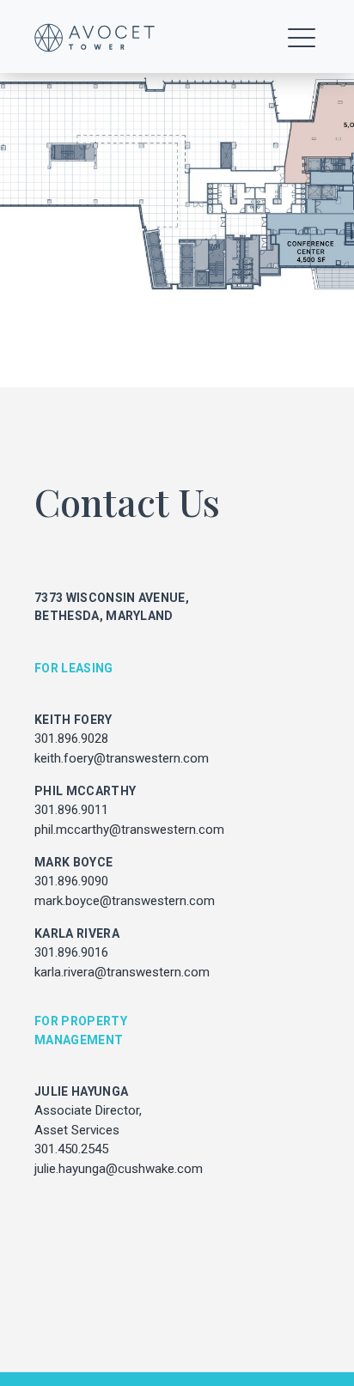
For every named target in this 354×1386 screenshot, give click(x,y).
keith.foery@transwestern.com (121, 758)
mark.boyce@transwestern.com (124, 901)
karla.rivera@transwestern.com (122, 972)
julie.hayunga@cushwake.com (118, 1168)
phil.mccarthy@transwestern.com (129, 829)
